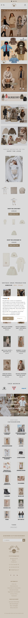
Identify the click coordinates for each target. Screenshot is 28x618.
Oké (8, 318)
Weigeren (7, 313)
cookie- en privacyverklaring (17, 310)
